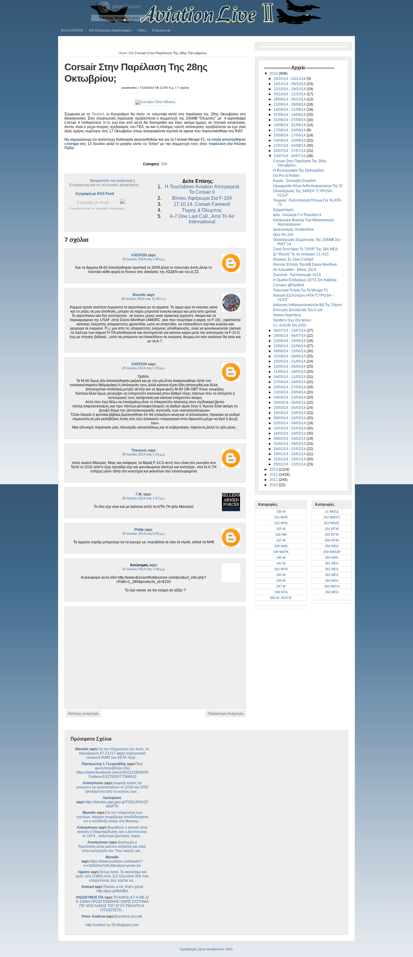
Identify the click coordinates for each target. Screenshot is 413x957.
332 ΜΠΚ (281, 523)
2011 (274, 480)
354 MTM (332, 529)
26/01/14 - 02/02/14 (290, 449)
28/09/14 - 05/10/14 (290, 99)
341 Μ (280, 563)
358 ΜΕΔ (331, 546)
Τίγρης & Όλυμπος (202, 210)
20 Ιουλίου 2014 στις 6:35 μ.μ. (143, 533)
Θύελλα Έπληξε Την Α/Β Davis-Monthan (305, 264)
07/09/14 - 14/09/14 (290, 115)
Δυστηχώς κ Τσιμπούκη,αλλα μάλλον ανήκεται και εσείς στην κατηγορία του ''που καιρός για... (112, 846)
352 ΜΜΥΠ (332, 517)
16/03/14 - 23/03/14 (290, 413)
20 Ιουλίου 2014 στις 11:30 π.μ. (143, 299)
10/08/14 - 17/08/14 (290, 135)
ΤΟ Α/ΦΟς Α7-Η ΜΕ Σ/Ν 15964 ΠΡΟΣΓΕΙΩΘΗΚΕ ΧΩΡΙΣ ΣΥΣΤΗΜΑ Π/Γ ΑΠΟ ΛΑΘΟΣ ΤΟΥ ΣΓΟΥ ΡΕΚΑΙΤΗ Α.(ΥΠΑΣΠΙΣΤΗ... (112, 903)
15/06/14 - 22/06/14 (290, 346)
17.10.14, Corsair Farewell (202, 204)
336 (131, 53)
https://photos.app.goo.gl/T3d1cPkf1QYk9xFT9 (116, 804)
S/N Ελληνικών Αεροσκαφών (110, 30)
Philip (139, 530)
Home (123, 53)
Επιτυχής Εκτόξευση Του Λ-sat (297, 310)
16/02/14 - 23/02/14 (290, 433)
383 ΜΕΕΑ (332, 586)
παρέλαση (217, 144)
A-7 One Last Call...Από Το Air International (202, 219)
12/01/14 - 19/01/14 (290, 459)
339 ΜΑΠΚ (281, 552)
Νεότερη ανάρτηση (83, 714)
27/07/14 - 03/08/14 (290, 145)
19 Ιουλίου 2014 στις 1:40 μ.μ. (143, 259)
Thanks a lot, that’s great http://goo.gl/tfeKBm (119, 889)
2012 (274, 474)
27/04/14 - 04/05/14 (290, 382)
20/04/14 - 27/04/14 (290, 387)
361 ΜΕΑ (331, 563)
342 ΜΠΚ (281, 569)
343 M (280, 575)
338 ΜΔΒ (281, 546)
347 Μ (280, 586)
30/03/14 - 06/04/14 (290, 402)
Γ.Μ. (139, 494)
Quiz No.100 (283, 234)
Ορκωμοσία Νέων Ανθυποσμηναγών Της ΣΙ (307, 186)
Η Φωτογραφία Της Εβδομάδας (298, 170)
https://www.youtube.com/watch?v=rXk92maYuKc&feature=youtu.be (113, 863)
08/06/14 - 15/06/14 (290, 351)
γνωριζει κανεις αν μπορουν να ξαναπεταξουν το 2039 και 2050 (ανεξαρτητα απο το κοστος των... (112, 787)
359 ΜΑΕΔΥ (331, 552)
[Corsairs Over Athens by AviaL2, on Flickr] (155, 102)
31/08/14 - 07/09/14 (290, 120)
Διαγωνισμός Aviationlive (293, 229)
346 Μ (280, 580)
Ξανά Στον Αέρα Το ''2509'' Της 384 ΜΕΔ (305, 249)
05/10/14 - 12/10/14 (290, 94)
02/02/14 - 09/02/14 (290, 444)
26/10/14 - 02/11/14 (290, 79)
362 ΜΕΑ (331, 569)
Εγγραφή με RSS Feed (95, 194)
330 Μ (280, 511)
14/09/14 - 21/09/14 (290, 109)
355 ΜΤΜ (332, 534)
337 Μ (280, 540)
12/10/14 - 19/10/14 (290, 89)
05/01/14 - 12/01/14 (290, 464)
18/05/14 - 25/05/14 (290, 366)
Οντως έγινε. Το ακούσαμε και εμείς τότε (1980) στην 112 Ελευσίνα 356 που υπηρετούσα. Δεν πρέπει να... (112, 876)
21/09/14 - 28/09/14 (290, 104)
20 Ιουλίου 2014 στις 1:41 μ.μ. (143, 454)
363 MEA (331, 575)
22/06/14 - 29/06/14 (290, 341)
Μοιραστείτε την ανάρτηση (111, 181)
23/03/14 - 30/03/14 (290, 408)
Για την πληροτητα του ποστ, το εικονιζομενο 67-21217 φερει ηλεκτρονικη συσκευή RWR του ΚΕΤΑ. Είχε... (114, 753)
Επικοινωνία (161, 30)
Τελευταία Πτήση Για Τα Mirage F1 (300, 290)
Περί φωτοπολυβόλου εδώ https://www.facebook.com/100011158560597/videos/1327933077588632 (112, 770)
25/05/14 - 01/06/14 (290, 361)
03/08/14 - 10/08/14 (290, 140)
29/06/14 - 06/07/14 (290, 336)
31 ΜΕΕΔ (332, 511)
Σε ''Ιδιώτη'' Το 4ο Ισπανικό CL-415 (301, 254)
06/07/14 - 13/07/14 (290, 330)
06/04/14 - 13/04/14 (290, 397)
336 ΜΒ (281, 534)
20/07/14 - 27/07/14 (290, 151)
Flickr (142, 30)
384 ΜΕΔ (331, 592)
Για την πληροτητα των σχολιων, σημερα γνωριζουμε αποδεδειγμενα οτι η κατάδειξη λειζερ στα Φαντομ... (112, 817)
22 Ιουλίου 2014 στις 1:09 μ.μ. (143, 569)
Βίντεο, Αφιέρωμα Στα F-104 (202, 198)
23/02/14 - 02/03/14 (290, 428)
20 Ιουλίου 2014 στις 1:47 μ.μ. (143, 498)
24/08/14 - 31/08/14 (290, 125)
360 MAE (331, 557)
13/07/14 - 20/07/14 (290, 156)
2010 (274, 485)
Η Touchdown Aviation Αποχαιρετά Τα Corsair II (202, 189)
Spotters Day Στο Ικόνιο (292, 320)
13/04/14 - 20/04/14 (290, 392)
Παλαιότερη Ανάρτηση (226, 714)
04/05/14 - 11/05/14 (290, 377)
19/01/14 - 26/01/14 (290, 454)
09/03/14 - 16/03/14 (290, 418)
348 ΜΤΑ (281, 592)
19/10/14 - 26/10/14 (290, 84)
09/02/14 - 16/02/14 (290, 438)
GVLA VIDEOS (72, 30)
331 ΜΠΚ (281, 517)
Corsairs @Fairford (288, 285)
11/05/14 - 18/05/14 (290, 372)
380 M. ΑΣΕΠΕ (281, 598)
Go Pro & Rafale (286, 175)
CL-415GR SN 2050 (289, 325)
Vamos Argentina (287, 315)
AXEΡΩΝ (139, 255)
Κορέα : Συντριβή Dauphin (294, 181)
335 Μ (280, 529)
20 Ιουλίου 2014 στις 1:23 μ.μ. (143, 368)
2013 (274, 469)
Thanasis (139, 450)
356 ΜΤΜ (332, 540)
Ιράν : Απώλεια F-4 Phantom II (297, 215)
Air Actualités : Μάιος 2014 (294, 270)
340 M (280, 557)
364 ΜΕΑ (331, 580)
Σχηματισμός (283, 210)
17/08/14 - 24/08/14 (290, 130)
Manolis (139, 295)
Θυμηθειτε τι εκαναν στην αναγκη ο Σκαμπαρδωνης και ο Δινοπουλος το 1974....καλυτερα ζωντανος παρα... (112, 831)
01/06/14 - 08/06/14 (290, 356)
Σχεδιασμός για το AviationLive (202, 949)
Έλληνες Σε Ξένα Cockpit (293, 259)
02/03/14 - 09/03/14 (290, 423)
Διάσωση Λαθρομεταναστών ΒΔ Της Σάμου (307, 305)
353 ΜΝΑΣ (332, 523)
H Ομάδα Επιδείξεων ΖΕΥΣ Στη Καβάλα (305, 280)
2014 (274, 73)
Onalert (98, 114)
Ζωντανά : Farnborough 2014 (297, 275)
